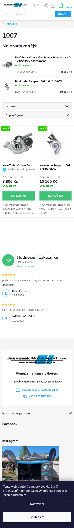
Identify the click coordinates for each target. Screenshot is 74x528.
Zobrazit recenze (26, 266)
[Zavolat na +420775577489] (46, 5)
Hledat (63, 14)
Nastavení (37, 504)
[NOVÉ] (18, 144)
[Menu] (69, 5)
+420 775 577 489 (40, 396)
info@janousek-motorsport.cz (40, 390)
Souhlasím (37, 517)
